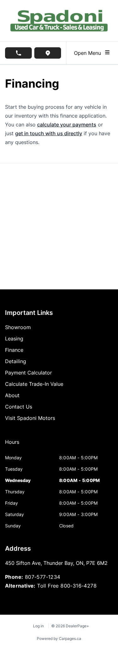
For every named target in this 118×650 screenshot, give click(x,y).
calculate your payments (66, 124)
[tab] (12, 445)
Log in (38, 626)
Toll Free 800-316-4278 (67, 586)
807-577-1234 (42, 577)
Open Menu (89, 53)
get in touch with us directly (48, 133)
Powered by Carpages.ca (59, 638)
